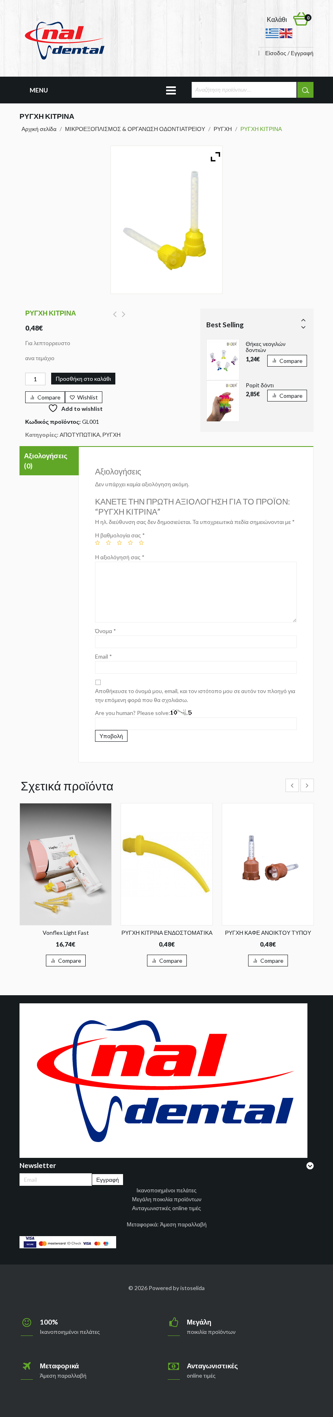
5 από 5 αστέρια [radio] (141, 542)
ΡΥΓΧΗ (223, 128)
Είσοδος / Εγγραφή (289, 53)
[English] (286, 32)
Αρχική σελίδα (39, 128)
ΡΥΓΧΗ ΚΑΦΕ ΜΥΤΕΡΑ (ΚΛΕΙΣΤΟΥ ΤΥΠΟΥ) (123, 319)
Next (303, 327)
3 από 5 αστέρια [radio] (119, 542)
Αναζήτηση (305, 90)
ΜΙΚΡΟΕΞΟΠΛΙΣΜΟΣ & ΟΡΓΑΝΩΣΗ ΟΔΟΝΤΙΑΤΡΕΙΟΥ (135, 128)
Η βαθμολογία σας (120, 535)
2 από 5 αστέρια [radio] (108, 542)
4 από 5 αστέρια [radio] (130, 542)
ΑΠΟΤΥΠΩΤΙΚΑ (80, 434)
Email (103, 656)
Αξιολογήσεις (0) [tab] (45, 460)
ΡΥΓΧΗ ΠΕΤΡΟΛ (115, 319)
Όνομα (105, 630)
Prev (303, 320)
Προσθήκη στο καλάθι (83, 378)
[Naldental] (64, 39)
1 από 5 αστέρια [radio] (97, 542)
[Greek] (272, 32)
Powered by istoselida (177, 1287)
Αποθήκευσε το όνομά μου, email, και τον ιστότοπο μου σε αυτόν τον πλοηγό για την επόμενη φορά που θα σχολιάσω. (195, 695)
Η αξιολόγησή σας (120, 557)
